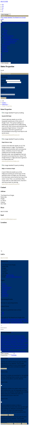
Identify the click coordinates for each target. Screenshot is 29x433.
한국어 (4, 346)
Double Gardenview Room (11, 39)
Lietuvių (3, 339)
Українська (21, 344)
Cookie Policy (5, 323)
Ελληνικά (7, 337)
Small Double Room (9, 43)
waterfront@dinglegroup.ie (8, 219)
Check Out (4, 82)
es (2, 8)
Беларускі (13, 341)
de (3, 4)
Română (3, 348)
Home (4, 29)
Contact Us (5, 49)
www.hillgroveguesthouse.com (10, 184)
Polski (14, 346)
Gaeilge (23, 337)
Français (17, 336)
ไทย (17, 344)
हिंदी (22, 341)
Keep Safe (5, 51)
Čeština (19, 341)
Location (4, 46)
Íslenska (22, 343)
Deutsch (3, 336)
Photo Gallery (6, 44)
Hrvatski (3, 343)
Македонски (14, 339)
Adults (2, 84)
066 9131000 (4, 1)
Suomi (19, 337)
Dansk (2, 337)
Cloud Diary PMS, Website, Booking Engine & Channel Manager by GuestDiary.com (14, 320)
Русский (25, 346)
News (5, 32)
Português (9, 346)
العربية (15, 337)
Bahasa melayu (23, 339)
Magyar (25, 341)
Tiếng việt (19, 346)
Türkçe (14, 344)
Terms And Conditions (17, 323)
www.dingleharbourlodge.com (10, 161)
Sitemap (26, 321)
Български (7, 341)
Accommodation (7, 37)
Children (3, 91)
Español (12, 336)
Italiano (22, 336)
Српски (13, 348)
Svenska (8, 348)
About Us (5, 34)
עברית (17, 343)
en (3, 6)
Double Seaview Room (10, 41)
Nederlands (8, 344)
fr (2, 9)
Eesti (11, 337)
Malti (2, 341)
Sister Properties (9, 36)
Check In (3, 80)
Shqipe (17, 348)
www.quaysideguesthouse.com (10, 135)
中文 (8, 350)
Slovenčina (4, 350)
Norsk (2, 344)
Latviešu (8, 339)
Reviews (4, 48)
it (2, 11)
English (8, 336)
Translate (13, 355)
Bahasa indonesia (11, 343)
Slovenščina (23, 348)
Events (6, 31)
